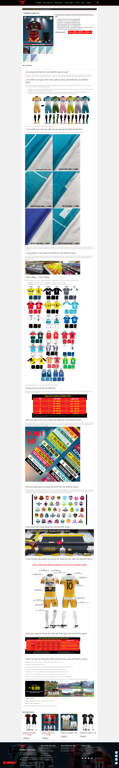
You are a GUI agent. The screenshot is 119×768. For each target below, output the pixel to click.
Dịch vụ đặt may (47, 2)
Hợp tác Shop (69, 2)
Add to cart (26, 738)
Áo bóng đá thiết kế (36, 9)
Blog (83, 2)
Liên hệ (89, 2)
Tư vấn (77, 2)
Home (24, 9)
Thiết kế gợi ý (58, 2)
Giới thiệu (38, 2)
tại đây (46, 425)
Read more (64, 736)
